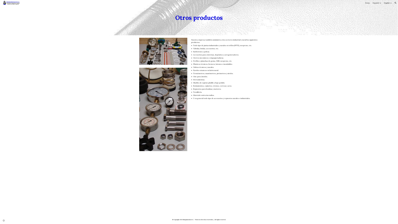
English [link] (387, 3)
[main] (199, 18)
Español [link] (376, 3)
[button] (395, 2)
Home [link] (367, 3)
